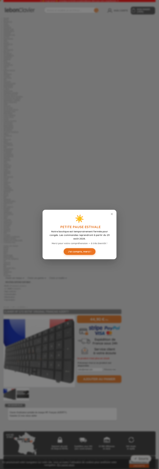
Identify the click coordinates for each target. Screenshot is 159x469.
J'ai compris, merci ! (79, 251)
